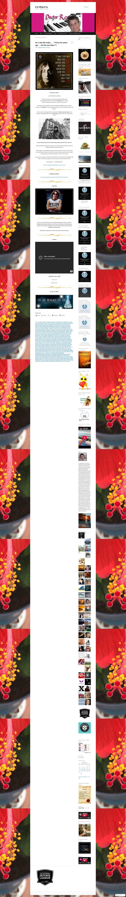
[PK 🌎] (81, 548)
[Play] (80, 817)
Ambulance (58, 324)
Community (43, 330)
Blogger (52, 326)
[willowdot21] (81, 608)
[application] (84, 815)
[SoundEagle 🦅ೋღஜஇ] (88, 615)
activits (48, 323)
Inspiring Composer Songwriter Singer (52, 341)
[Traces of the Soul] (81, 642)
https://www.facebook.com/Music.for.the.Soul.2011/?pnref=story (54, 177)
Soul (68, 349)
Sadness (41, 349)
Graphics (40, 337)
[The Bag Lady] (88, 628)
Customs (67, 330)
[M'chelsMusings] (81, 555)
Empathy (45, 334)
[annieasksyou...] (88, 535)
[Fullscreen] (89, 817)
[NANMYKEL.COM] (88, 635)
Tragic (45, 350)
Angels (69, 324)
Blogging (63, 326)
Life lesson (58, 342)
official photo (47, 347)
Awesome (37, 326)
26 (82, 771)
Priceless (63, 348)
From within (48, 336)
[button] (51, 210)
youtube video (58, 351)
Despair (51, 331)
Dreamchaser (44, 332)
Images (44, 339)
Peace (63, 347)
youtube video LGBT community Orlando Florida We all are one (52, 361)
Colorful (47, 329)
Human (45, 338)
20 (84, 769)
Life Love (69, 342)
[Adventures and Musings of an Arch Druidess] (88, 675)
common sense (69, 329)
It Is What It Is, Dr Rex (62, 33)
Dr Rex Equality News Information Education (48, 356)
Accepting (49, 322)
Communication (38, 330)
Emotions (41, 334)
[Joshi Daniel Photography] (88, 682)
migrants (43, 344)
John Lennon (45, 358)
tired (39, 350)
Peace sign (67, 347)
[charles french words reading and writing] (88, 608)
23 (89, 769)
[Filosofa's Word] (81, 615)
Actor (55, 323)
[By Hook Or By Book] (81, 662)
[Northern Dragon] (81, 602)
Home (37, 33)
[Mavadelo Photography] (88, 575)
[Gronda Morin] (81, 695)
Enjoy (51, 334)
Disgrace (64, 331)
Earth (55, 332)
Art (54, 325)
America (62, 324)
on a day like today (47, 360)
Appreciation (50, 325)
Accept (40, 322)
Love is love (48, 343)
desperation (59, 331)
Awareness (67, 325)
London (40, 343)
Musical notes (48, 345)
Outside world (58, 347)
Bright (67, 326)
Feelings (49, 335)
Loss (43, 343)
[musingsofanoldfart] (81, 628)
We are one (55, 350)
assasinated (37, 356)
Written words (47, 351)
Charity (54, 328)
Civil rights (65, 328)
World (44, 351)
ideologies (69, 338)
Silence (50, 349)
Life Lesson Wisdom (64, 342)
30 (89, 771)
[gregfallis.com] (88, 655)
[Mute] (88, 817)
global (60, 336)
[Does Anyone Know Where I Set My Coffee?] (81, 588)
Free (59, 335)
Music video (67, 344)
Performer (37, 348)
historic (53, 337)
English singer (59, 356)
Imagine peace (53, 339)
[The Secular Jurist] (81, 622)
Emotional (37, 334)
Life (54, 342)
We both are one (60, 350)
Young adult (53, 351)
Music (58, 344)
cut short (71, 330)
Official (43, 347)
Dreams (52, 332)
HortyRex (37, 338)
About (41, 33)
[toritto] (88, 588)
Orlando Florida (53, 347)
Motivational (47, 344)
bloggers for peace (58, 326)
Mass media (65, 343)
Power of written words (56, 348)
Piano (55, 33)
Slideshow (54, 349)
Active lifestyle (40, 323)
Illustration (41, 339)
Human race (49, 338)
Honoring (66, 337)
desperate (55, 331)
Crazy (57, 330)
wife (68, 360)
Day (36, 331)
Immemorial (59, 339)
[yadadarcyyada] (81, 655)
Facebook (64, 334)
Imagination (48, 339)
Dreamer (48, 332)
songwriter (53, 360)
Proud (69, 348)
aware (64, 325)
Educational (63, 332)
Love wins (53, 343)
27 (84, 771)
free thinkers (67, 335)
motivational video (53, 344)
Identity (65, 338)
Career (36, 328)
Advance (61, 323)
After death (47, 324)
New (52, 345)
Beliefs (47, 326)
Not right (40, 347)
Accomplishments (65, 322)
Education (58, 332)
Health (46, 337)
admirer (57, 323)
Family (70, 334)
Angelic (66, 324)
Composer (48, 330)
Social (57, 349)
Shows (47, 349)
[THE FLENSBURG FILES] (88, 542)
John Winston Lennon (52, 358)
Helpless (49, 337)
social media (61, 349)
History (62, 337)
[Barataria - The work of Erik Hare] (88, 642)
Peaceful (70, 347)
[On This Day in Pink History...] (82, 561)
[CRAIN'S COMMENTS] (81, 568)
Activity (51, 323)
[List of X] (81, 689)
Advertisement (38, 324)
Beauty (44, 326)
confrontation (53, 330)
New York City (56, 345)
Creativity (60, 330)
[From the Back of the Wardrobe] (81, 635)
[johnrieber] (88, 622)
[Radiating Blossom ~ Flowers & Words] (81, 582)
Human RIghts (54, 338)
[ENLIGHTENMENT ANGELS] (81, 682)
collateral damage (41, 329)
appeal (41, 325)
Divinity (70, 331)
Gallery (52, 336)
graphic (67, 357)
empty (48, 334)
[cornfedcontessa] (88, 648)
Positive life (49, 348)
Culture (64, 330)
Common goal (63, 329)
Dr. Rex (48, 47)
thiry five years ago (63, 360)
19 (82, 769)
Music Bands (62, 344)
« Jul (81, 773)
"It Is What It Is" (47, 353)
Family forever (38, 335)
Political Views (44, 348)
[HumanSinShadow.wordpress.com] (81, 702)
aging (50, 324)
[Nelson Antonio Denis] (88, 568)
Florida (53, 335)
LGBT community (50, 342)
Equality (56, 334)
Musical (39, 345)
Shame (44, 349)
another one (37, 325)
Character (51, 328)
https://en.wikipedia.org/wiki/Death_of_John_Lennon (54, 165)
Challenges (46, 328)
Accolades (53, 322)
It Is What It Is (41, 6)
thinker (70, 349)
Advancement (66, 323)
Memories (37, 344)
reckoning (37, 349)
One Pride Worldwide (48, 33)
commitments (51, 329)
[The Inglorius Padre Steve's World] (88, 582)
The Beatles (57, 360)
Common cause (57, 329)
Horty (69, 337)
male (62, 343)
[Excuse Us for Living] (88, 702)
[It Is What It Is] (88, 602)
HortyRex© (41, 338)
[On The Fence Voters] (88, 595)
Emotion (69, 332)
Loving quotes (58, 343)
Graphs (43, 337)
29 (87, 771)
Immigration (64, 339)
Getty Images (57, 357)
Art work (56, 325)
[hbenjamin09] (88, 548)
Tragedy (42, 350)
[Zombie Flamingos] (88, 669)
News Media (64, 345)
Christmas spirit (59, 328)
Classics (68, 328)
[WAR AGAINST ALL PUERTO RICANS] (81, 675)
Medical (69, 343)
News (60, 345)
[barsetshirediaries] (88, 555)
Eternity (60, 334)
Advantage (71, 323)
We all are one (49, 350)
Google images (64, 336)
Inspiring (43, 341)
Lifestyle (36, 343)
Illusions (36, 339)
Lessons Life (44, 342)
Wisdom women (67, 350)
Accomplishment (58, 322)
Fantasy (46, 335)
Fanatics (42, 335)
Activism (45, 323)
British (69, 326)
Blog (50, 326)
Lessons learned (38, 342)
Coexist (36, 329)
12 (82, 768)
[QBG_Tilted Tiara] (81, 575)
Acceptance (44, 322)
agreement (54, 324)
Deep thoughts (42, 331)
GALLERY (52, 357)
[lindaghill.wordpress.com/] (88, 689)
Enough (53, 334)
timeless (36, 350)
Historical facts (58, 337)
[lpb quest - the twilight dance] (81, 648)
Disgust (67, 331)
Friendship (44, 336)
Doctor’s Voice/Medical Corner (75, 33)
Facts (67, 334)
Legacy (70, 341)
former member (66, 356)
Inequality (68, 339)
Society (65, 349)
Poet (40, 348)
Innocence (39, 341)
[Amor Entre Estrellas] (81, 535)
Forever (56, 335)
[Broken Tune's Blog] (88, 662)
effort (67, 332)
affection (42, 324)
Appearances (45, 325)
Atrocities (60, 325)
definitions (47, 331)
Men (40, 344)
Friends (40, 336)
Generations (56, 336)
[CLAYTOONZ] (81, 595)
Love (45, 343)
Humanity (59, 338)
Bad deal (41, 326)
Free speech (62, 335)
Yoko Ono (71, 360)
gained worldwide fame (46, 357)
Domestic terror (38, 332)
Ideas (63, 338)
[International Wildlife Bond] (88, 695)
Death (38, 331)
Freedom (37, 336)
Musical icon (43, 345)
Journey (67, 341)
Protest (66, 348)
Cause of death (41, 328)
